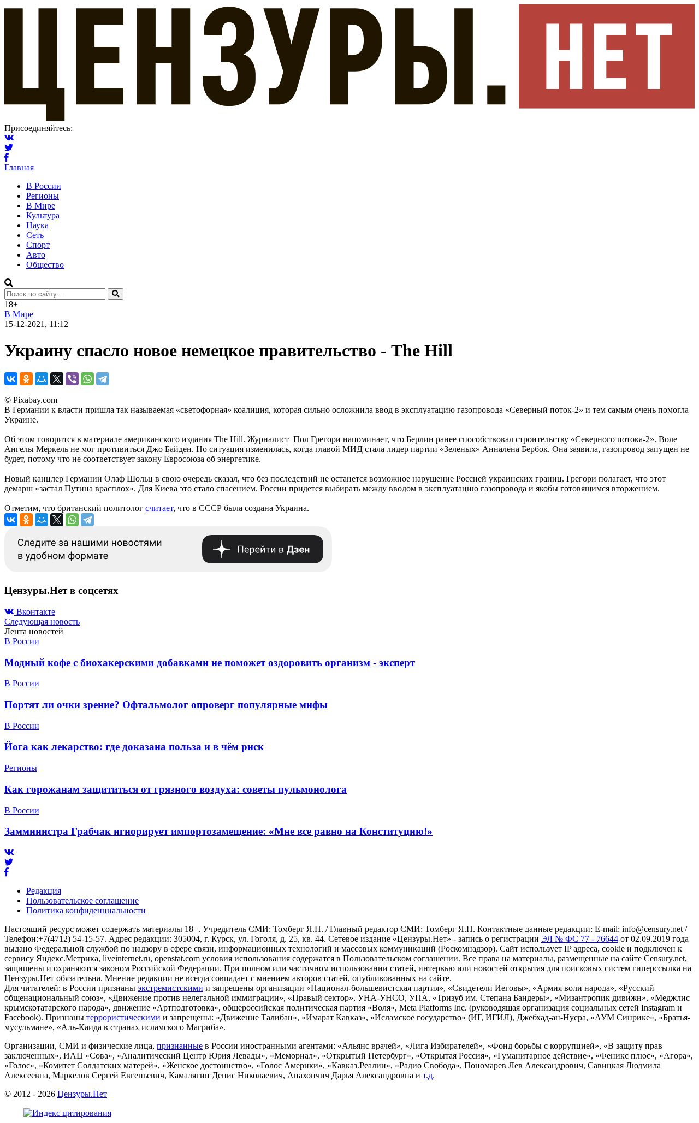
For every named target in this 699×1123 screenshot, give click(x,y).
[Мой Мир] (41, 378)
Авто (35, 254)
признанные (180, 1045)
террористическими (123, 1017)
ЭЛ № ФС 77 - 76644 (579, 938)
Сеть (35, 235)
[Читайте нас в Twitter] (8, 147)
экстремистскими (170, 988)
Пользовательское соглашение (82, 900)
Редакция (43, 890)
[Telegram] (102, 378)
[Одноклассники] (26, 378)
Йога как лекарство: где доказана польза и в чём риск (134, 746)
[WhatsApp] (87, 378)
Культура (43, 215)
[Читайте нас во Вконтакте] (9, 137)
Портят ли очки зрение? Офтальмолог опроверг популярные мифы (166, 704)
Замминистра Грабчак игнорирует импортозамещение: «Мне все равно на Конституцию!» (218, 831)
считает (159, 508)
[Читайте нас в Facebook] (6, 157)
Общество (45, 264)
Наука (37, 225)
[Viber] (72, 378)
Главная (19, 167)
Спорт (38, 244)
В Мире (40, 205)
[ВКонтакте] (10, 378)
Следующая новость (42, 621)
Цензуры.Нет (82, 1093)
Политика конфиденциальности (86, 910)
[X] (56, 378)
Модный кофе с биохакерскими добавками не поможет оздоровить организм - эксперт (209, 662)
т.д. (429, 1075)
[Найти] (115, 294)
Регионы (42, 195)
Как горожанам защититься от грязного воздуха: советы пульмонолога (175, 789)
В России (43, 186)
